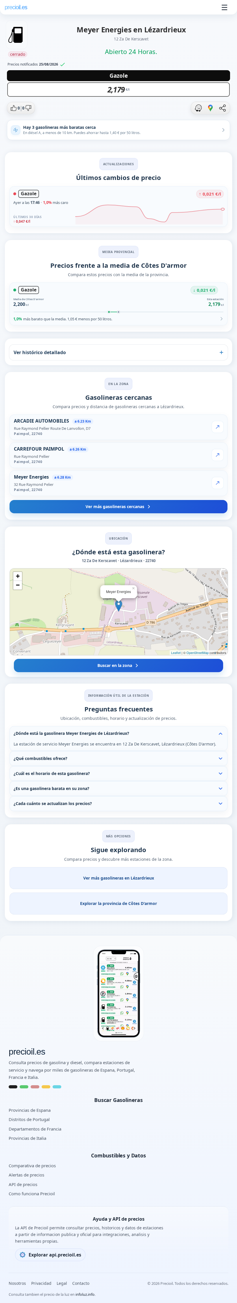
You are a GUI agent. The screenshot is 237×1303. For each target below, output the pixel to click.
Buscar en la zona (114, 665)
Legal (62, 1283)
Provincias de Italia (27, 1138)
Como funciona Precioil (32, 1193)
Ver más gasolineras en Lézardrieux (118, 878)
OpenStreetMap (197, 652)
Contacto (80, 1283)
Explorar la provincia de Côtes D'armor (118, 903)
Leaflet (176, 652)
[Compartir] (222, 108)
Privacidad (41, 1283)
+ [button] (18, 576)
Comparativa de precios (32, 1165)
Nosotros (17, 1283)
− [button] (18, 585)
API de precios (23, 1184)
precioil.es (27, 1051)
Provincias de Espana (30, 1110)
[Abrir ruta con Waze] (198, 108)
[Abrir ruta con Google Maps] (210, 108)
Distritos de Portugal (29, 1119)
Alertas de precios (26, 1175)
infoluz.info (85, 1294)
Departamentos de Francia (35, 1129)
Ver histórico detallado (40, 352)
